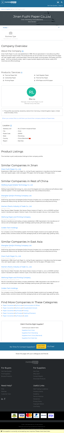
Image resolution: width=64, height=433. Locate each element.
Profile (5, 27)
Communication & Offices (32, 305)
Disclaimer (36, 399)
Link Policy (36, 406)
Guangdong (11, 219)
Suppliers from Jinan (28, 330)
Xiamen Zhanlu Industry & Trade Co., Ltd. (16, 206)
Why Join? (36, 374)
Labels (26, 316)
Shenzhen (4, 230)
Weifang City (5, 187)
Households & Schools (30, 308)
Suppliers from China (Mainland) (32, 335)
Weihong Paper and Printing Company (16, 217)
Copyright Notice (38, 404)
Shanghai (4, 197)
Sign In (61, 5)
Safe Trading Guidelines (40, 389)
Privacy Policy (37, 401)
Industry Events (38, 391)
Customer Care (6, 394)
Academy (36, 394)
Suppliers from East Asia (29, 338)
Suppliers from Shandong (30, 333)
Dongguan (4, 219)
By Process (18, 310)
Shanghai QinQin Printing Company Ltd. (16, 196)
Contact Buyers (38, 376)
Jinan (2, 258)
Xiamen (3, 208)
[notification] (58, 2)
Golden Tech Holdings (9, 228)
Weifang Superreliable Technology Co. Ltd (17, 185)
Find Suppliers (5, 374)
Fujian (8, 208)
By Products (19, 316)
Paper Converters (8, 305)
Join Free (36, 371)
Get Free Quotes (52, 5)
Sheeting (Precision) (29, 313)
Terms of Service (38, 396)
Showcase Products (39, 379)
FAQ (2, 389)
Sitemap (3, 391)
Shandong (12, 187)
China (9, 247)
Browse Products (6, 376)
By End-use (18, 305)
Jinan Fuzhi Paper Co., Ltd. (11, 169)
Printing (25, 310)
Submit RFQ (41, 346)
